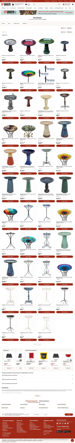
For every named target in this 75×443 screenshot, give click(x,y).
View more (37, 395)
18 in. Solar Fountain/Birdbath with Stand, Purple (64, 278)
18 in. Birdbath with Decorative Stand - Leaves (28, 139)
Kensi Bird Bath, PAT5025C (26, 221)
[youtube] (65, 423)
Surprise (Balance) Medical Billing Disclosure (61, 439)
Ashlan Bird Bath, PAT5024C (44, 249)
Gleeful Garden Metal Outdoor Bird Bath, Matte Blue (9, 194)
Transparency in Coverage (6, 440)
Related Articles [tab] (44, 401)
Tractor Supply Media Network (35, 429)
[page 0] (35, 344)
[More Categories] (72, 8)
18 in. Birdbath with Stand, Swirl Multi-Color (10, 222)
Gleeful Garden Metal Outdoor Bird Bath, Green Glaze (63, 194)
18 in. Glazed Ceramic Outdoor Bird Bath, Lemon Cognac (9, 167)
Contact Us (4, 429)
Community (19, 426)
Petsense (66, 1)
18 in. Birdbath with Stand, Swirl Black (10, 139)
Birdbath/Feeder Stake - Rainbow (27, 84)
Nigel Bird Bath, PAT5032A (26, 332)
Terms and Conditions (19, 439)
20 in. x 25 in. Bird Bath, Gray (62, 83)
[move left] (4, 360)
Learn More (29, 1)
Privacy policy (4, 439)
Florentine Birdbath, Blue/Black (8, 55)
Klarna (45, 434)
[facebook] (57, 423)
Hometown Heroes (47, 425)
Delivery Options (5, 425)
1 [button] (37, 344)
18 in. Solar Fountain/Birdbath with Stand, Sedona (64, 167)
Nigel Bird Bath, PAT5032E (8, 332)
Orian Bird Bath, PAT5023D (45, 166)
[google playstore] (67, 432)
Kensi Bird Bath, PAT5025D (26, 277)
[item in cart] (72, 4)
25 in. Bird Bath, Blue (61, 55)
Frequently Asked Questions (49, 426)
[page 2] (40, 344)
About (45, 422)
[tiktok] (68, 423)
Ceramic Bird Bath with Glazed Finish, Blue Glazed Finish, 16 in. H (27, 167)
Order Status (4, 422)
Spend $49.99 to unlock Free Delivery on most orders (14, 1)
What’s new (61, 1)
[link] (30, 19)
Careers (31, 422)
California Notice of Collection (31, 440)
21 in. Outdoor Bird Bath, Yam (46, 138)
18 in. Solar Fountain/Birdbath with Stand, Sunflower (64, 222)
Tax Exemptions (5, 426)
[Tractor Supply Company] (6, 4)
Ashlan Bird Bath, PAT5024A (44, 332)
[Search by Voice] (59, 4)
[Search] (34, 4)
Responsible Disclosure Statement (48, 439)
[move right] (21, 360)
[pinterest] (60, 423)
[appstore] (60, 432)
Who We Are (19, 422)
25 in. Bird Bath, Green (7, 83)
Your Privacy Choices (10, 439)
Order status (47, 1)
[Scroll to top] (72, 440)
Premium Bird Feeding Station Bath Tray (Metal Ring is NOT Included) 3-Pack (46, 84)
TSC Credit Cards (54, 1)
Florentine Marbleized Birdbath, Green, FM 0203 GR (46, 56)
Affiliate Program (33, 425)
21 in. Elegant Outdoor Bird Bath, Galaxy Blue (10, 278)
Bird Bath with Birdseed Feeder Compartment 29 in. (9, 111)
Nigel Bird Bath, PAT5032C (44, 221)
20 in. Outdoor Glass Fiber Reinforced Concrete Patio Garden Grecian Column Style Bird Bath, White (45, 111)
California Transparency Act (27, 439)
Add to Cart (9, 368)
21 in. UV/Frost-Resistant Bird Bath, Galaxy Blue (64, 139)
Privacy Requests (39, 440)
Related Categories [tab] (32, 401)
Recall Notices (5, 430)
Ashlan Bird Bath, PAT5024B (44, 277)
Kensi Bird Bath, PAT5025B (8, 249)
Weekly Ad (71, 1)
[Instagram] (62, 423)
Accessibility (40, 439)
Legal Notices (35, 439)
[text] (44, 19)
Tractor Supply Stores (21, 430)
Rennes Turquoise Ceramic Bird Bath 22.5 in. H (28, 194)
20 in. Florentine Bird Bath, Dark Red (27, 55)
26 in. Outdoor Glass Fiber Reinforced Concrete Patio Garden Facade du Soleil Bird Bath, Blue (46, 194)
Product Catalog (20, 429)
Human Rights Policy (14, 440)
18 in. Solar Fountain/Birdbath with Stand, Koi (28, 250)
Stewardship (19, 425)
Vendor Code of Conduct (22, 440)
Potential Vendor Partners (34, 426)
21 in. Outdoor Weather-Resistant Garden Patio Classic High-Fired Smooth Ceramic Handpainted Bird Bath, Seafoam (63, 250)
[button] (32, 1)
